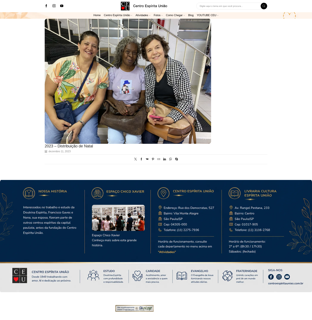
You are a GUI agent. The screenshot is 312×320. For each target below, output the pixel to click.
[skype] (176, 159)
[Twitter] (136, 159)
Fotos (157, 15)
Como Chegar (174, 15)
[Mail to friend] (159, 159)
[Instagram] (54, 6)
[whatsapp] (171, 159)
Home (97, 15)
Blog (191, 15)
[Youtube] (61, 6)
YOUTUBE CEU (206, 15)
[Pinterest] (153, 159)
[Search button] (264, 6)
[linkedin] (165, 159)
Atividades (142, 15)
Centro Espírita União (117, 15)
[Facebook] (46, 6)
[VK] (147, 159)
